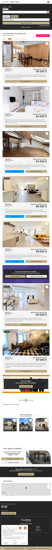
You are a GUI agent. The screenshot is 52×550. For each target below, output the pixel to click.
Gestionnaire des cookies (44, 548)
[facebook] (2, 506)
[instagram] (6, 506)
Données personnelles (31, 548)
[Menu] (48, 2)
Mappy (13, 494)
